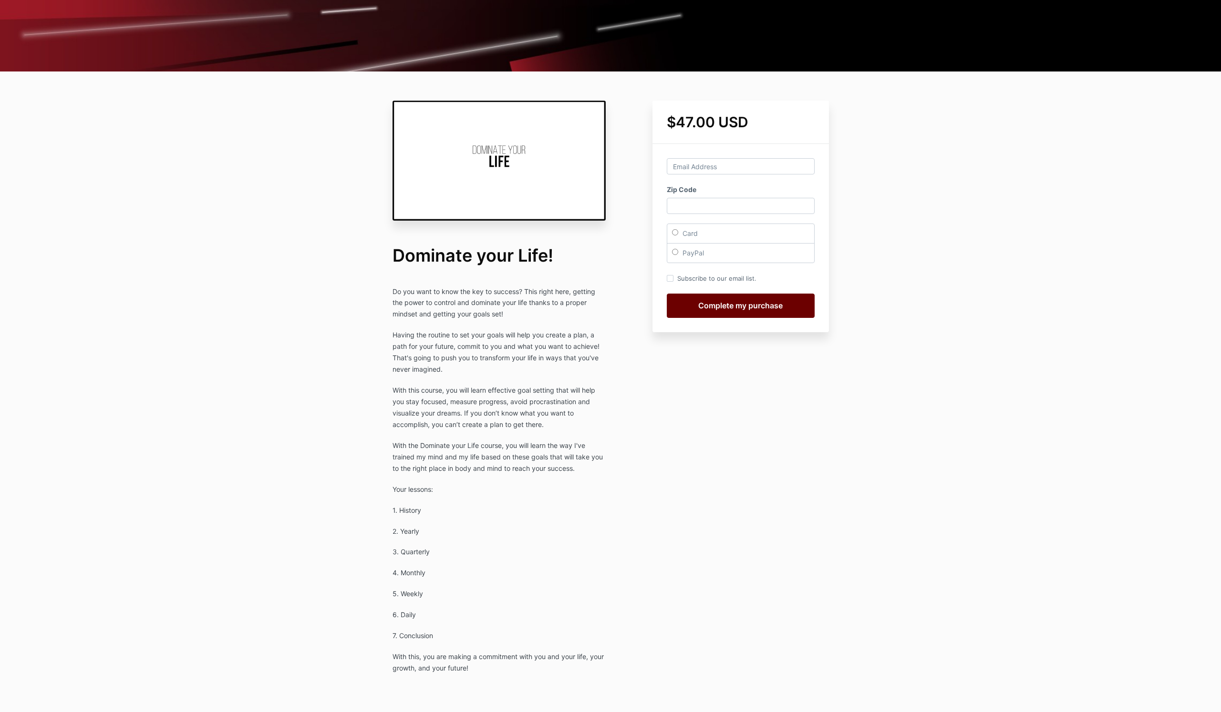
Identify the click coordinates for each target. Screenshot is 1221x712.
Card (689, 233)
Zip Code (681, 189)
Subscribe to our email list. (716, 278)
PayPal (692, 253)
